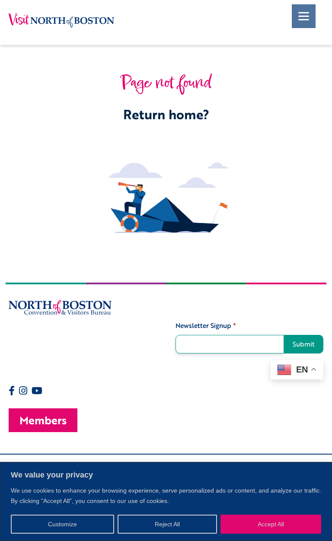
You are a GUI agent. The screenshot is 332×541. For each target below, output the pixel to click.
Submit (304, 344)
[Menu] (304, 16)
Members (43, 420)
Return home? (166, 114)
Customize (62, 524)
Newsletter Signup (206, 325)
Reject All (167, 524)
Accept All (271, 524)
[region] (166, 501)
